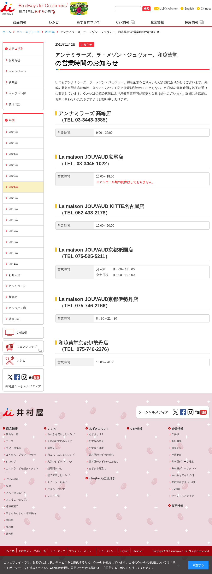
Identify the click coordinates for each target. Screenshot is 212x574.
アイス (9, 441)
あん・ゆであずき (16, 492)
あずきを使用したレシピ (61, 434)
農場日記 (14, 104)
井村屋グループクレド (184, 468)
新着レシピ (54, 447)
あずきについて (99, 428)
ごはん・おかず (56, 489)
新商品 (13, 82)
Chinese (206, 8)
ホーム (6, 32)
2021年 (50, 32)
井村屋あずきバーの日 (184, 482)
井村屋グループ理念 (183, 461)
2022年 (13, 176)
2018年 (13, 220)
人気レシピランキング (60, 461)
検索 (146, 8)
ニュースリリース (28, 32)
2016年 (13, 242)
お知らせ (14, 60)
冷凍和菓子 (12, 506)
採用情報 (177, 505)
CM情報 (22, 332)
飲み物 (9, 526)
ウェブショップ (27, 346)
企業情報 (177, 428)
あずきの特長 (96, 441)
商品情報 (12, 428)
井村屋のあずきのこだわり (104, 461)
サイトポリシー (107, 551)
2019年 (13, 209)
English (189, 8)
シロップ (11, 461)
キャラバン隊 (17, 93)
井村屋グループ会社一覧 (32, 551)
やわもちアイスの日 (183, 475)
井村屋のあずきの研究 (101, 454)
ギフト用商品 (13, 447)
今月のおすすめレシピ (60, 441)
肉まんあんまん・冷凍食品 (21, 513)
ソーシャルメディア (183, 495)
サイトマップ (57, 551)
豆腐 (8, 485)
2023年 (13, 165)
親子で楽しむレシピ (59, 475)
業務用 (9, 533)
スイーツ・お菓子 (57, 482)
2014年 (13, 264)
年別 (11, 120)
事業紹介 (177, 447)
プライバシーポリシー (81, 551)
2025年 (13, 143)
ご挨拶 (175, 434)
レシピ (21, 360)
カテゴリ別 (16, 48)
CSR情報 (136, 428)
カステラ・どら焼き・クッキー (22, 470)
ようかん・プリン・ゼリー (21, 454)
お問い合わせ (169, 8)
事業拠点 (177, 454)
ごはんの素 (12, 479)
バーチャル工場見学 (102, 478)
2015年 (13, 253)
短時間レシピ (55, 468)
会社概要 (177, 441)
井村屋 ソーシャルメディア (23, 386)
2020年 (13, 198)
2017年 (13, 231)
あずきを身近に (97, 468)
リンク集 (9, 551)
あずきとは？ (96, 434)
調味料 (9, 520)
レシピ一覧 (54, 495)
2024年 (13, 154)
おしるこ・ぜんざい (17, 499)
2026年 (13, 132)
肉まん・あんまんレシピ (61, 454)
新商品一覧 (12, 434)
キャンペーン (17, 71)
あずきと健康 (96, 447)
